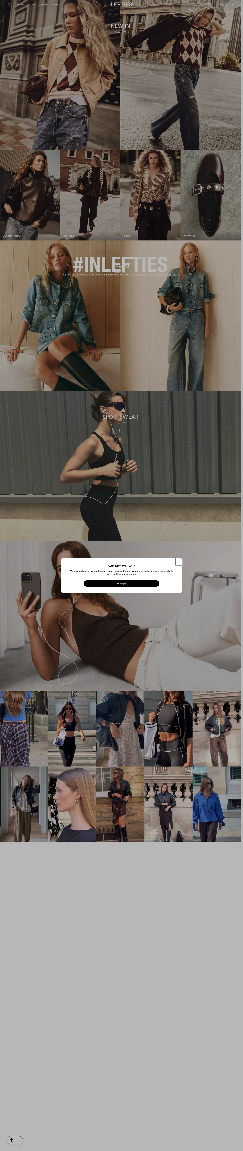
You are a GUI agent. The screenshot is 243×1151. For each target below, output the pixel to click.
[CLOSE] (179, 562)
